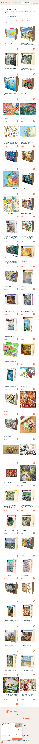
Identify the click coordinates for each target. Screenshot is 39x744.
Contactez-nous (22, 728)
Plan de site (23, 740)
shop (12, 2)
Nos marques (28, 740)
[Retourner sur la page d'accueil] (6, 2)
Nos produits (14, 740)
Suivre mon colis (23, 725)
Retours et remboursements (24, 726)
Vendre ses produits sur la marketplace (24, 736)
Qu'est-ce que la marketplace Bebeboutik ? (25, 733)
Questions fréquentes (23, 723)
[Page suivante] (22, 704)
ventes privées (17, 2)
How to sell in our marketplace (25, 737)
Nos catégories (19, 740)
